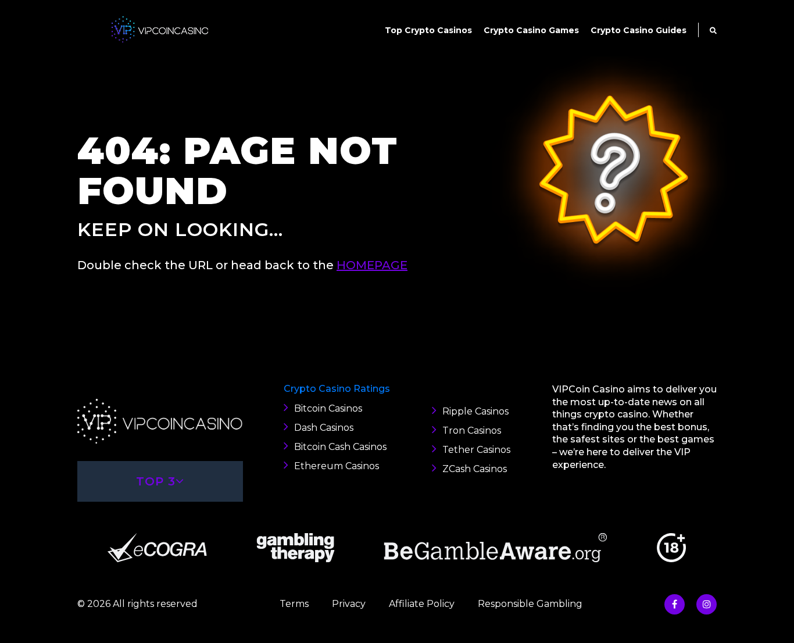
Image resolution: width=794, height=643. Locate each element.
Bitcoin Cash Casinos (340, 446)
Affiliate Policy (422, 603)
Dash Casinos (323, 427)
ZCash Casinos (474, 468)
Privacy (349, 603)
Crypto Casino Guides (638, 30)
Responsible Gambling (530, 603)
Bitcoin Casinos (328, 408)
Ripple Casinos (475, 411)
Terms (294, 603)
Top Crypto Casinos (428, 30)
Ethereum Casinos (336, 465)
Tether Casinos (476, 449)
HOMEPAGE (372, 265)
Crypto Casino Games (531, 30)
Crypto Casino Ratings (337, 388)
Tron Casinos (471, 430)
